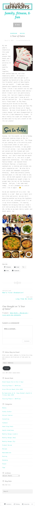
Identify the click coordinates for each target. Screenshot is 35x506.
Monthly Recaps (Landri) (10, 434)
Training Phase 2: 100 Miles (11, 398)
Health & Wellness (8, 430)
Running (4, 456)
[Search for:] (17, 491)
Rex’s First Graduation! (13, 291)
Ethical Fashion (7, 415)
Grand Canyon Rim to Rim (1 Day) (12, 382)
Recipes (22, 33)
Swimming (5, 460)
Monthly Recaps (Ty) (8, 441)
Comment (26, 341)
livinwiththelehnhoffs (23, 40)
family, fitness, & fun (17, 15)
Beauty (4, 407)
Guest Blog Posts (7, 426)
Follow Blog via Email (12, 352)
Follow (7, 368)
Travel (4, 463)
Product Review (7, 445)
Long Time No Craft (24, 298)
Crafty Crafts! (7, 411)
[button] (6, 218)
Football (5, 422)
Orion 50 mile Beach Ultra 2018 (12, 389)
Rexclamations (6, 452)
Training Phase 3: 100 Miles (11, 385)
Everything (13, 33)
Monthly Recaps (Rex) (9, 437)
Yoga (3, 467)
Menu (18, 25)
